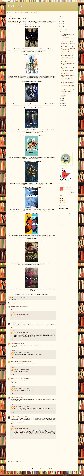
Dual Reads (15, 6)
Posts (71, 213)
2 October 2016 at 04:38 (24, 352)
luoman (44, 468)
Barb (12, 323)
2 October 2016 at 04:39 (24, 406)
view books (72, 192)
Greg (12, 397)
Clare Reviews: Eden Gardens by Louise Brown (68, 64)
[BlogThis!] (22, 297)
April (63, 101)
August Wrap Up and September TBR (68, 89)
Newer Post (10, 459)
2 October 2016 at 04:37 (24, 332)
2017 (62, 24)
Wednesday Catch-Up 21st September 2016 (67, 51)
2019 (62, 21)
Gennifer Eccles (14, 416)
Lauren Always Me (14, 306)
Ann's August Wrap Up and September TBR (68, 76)
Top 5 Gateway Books (65, 37)
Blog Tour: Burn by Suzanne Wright (67, 93)
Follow (60, 195)
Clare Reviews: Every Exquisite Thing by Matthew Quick (68, 49)
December (63, 28)
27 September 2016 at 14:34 (18, 323)
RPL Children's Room (15, 378)
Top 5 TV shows (64, 66)
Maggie (12, 343)
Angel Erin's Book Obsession (16, 361)
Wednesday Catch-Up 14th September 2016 (68, 68)
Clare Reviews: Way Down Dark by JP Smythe (68, 80)
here (45, 21)
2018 (62, 23)
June (62, 98)
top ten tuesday (13, 299)
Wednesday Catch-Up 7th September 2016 (67, 83)
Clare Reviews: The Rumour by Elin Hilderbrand (67, 35)
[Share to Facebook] (24, 297)
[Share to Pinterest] (26, 297)
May (62, 100)
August (63, 95)
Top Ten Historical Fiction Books (67, 70)
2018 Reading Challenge (67, 186)
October (63, 31)
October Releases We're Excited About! (68, 43)
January (63, 106)
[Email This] (21, 297)
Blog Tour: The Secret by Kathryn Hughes (67, 59)
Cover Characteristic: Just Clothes (67, 72)
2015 (62, 109)
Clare (33, 294)
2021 (62, 18)
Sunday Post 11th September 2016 (67, 73)
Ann (29, 294)
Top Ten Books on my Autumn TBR (67, 41)
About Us (14, 12)
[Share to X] (23, 297)
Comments (72, 216)
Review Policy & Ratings (23, 12)
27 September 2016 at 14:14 (23, 306)
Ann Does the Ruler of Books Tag (67, 57)
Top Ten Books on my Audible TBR (67, 53)
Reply (12, 309)
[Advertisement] (67, 130)
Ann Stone (63, 200)
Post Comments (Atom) (17, 461)
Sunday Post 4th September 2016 (67, 91)
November (63, 29)
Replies (13, 312)
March (63, 103)
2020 (62, 19)
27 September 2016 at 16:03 (19, 343)
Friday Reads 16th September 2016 (67, 61)
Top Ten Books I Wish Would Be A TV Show (68, 87)
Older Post (53, 459)
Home (8, 12)
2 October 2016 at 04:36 (24, 314)
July (62, 96)
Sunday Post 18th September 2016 (67, 55)
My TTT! (13, 381)
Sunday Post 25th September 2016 (67, 45)
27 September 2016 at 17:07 (25, 378)
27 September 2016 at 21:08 (18, 397)
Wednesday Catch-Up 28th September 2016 (68, 39)
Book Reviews (32, 12)
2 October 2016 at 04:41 (24, 428)
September (64, 33)
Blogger (51, 468)
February (63, 105)
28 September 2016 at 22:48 (22, 416)
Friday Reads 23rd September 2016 (67, 46)
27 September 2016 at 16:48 (27, 361)
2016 (62, 26)
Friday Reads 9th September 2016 (67, 78)
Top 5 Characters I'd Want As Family (67, 85)
